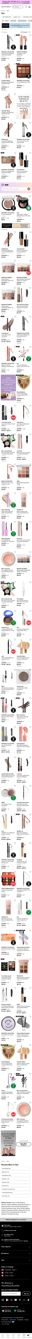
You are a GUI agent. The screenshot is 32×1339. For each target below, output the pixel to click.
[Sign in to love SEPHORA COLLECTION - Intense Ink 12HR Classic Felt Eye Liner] (15, 843)
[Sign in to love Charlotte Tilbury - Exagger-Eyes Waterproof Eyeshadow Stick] (15, 94)
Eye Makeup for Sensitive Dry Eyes (13, 1213)
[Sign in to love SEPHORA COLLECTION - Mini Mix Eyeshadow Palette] (15, 930)
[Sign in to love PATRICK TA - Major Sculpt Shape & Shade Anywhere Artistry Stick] (30, 814)
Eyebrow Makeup (12, 1204)
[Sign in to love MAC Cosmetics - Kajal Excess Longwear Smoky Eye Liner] (30, 698)
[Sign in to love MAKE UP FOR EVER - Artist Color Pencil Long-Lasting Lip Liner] (15, 464)
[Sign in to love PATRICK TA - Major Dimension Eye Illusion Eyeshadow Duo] (30, 493)
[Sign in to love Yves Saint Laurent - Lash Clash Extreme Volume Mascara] (15, 405)
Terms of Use (13, 1319)
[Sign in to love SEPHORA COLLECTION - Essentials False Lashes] (15, 1016)
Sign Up (26, 1294)
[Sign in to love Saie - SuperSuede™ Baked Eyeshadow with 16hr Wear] (30, 196)
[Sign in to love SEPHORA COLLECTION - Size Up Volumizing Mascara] (15, 727)
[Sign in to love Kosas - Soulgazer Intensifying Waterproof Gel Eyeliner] (15, 1074)
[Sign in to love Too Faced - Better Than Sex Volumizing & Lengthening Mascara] (30, 434)
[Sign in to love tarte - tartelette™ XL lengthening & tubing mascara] (15, 814)
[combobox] (17, 6)
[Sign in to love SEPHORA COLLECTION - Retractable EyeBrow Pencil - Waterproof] (30, 872)
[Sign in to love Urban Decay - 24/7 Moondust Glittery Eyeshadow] (30, 669)
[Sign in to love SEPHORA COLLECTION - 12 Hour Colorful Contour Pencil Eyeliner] (30, 122)
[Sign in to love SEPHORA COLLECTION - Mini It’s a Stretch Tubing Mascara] (15, 698)
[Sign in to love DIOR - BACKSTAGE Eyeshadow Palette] (30, 464)
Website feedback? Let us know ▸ (16, 1219)
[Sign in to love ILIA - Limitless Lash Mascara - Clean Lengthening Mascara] (30, 900)
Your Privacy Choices (6, 1321)
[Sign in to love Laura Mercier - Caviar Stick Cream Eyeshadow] (15, 316)
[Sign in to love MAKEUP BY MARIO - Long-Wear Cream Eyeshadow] (30, 35)
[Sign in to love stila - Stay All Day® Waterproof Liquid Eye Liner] (15, 639)
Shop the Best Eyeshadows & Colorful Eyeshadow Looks (14, 1207)
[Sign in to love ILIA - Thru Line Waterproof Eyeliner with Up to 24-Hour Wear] (30, 347)
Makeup (3, 10)
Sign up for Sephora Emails (9, 1290)
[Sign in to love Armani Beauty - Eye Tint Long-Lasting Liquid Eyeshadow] (30, 232)
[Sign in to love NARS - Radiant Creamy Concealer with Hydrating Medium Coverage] (30, 988)
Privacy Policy (4, 1319)
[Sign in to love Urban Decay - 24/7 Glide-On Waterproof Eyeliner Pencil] (30, 405)
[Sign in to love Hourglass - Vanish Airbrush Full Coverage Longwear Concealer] (30, 843)
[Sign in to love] (15, 64)
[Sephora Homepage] (6, 6)
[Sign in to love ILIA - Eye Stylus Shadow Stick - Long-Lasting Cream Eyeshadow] (30, 611)
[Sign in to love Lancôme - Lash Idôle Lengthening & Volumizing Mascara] (30, 757)
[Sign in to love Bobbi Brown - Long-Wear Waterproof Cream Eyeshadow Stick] (15, 232)
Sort (6, 20)
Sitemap (27, 1319)
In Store (14, 20)
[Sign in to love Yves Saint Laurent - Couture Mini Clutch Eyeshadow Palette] (15, 959)
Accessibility (20, 1319)
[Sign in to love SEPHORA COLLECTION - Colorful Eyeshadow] (15, 196)
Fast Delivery (23, 20)
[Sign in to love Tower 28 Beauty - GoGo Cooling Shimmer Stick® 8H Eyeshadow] (15, 493)
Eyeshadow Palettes (12, 1210)
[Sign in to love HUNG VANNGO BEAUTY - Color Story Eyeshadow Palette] (15, 872)
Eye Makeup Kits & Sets (17, 1212)
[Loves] (26, 6)
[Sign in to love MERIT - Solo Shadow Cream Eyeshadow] (15, 786)
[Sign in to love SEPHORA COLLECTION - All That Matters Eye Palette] (30, 64)
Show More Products (23, 1144)
